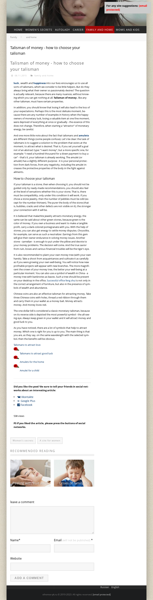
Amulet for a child (29, 370)
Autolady (62, 29)
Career (78, 29)
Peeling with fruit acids (30, 483)
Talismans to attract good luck (36, 353)
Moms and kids (128, 29)
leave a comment (22, 502)
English (115, 587)
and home (31, 37)
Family (13, 37)
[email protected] (102, 594)
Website (16, 558)
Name (15, 540)
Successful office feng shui (61, 280)
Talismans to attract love (27, 344)
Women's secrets (38, 29)
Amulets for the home (32, 362)
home (18, 29)
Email (73, 540)
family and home (99, 29)
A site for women (50, 440)
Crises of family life (74, 483)
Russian (104, 587)
